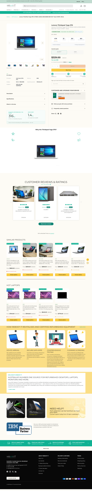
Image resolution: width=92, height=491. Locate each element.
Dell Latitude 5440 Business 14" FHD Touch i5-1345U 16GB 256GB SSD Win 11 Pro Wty (30, 308)
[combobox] (48, 6)
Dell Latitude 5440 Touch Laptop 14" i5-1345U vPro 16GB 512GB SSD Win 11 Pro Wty (13, 308)
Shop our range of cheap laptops (61, 12)
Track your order (62, 463)
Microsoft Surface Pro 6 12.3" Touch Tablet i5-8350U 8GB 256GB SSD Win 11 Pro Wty (29, 262)
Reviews (41, 473)
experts (52, 233)
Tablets (41, 9)
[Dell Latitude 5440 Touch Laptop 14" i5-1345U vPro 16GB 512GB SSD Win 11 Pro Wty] (14, 295)
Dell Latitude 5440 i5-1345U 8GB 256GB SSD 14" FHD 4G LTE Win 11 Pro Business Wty (46, 307)
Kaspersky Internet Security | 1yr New (69, 93)
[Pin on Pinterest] (61, 113)
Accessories (49, 9)
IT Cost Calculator (43, 468)
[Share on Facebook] (58, 113)
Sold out (72, 66)
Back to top (46, 448)
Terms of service (81, 465)
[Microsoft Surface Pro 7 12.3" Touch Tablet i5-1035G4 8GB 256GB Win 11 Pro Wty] (46, 250)
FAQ (83, 1)
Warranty (79, 468)
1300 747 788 (82, 9)
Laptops (9, 9)
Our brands (41, 460)
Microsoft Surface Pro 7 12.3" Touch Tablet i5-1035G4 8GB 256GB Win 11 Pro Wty (46, 262)
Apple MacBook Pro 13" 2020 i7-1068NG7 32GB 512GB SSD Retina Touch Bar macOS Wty (62, 308)
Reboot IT (11, 484)
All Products (15, 16)
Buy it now (68, 70)
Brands (78, 1)
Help (76, 9)
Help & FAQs (61, 465)
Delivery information (63, 458)
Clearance (61, 9)
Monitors (34, 9)
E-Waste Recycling (43, 463)
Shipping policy (81, 460)
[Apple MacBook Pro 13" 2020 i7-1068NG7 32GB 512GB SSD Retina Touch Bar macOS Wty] (62, 295)
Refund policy (80, 463)
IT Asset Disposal (69, 9)
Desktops (16, 9)
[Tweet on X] (56, 113)
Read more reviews (46, 223)
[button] (11, 202)
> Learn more (11, 389)
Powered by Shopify (17, 484)
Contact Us (41, 471)
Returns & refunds (62, 460)
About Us (41, 458)
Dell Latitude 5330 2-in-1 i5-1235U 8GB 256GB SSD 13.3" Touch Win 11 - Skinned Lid (78, 262)
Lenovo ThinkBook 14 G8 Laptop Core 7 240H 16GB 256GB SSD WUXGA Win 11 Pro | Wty (13, 263)
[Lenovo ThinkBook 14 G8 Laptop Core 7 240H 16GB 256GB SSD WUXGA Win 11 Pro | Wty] (14, 250)
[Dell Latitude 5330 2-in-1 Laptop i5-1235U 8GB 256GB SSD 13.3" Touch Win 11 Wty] (62, 250)
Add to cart (61, 98)
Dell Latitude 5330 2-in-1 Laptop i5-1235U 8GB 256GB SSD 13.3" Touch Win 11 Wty (62, 262)
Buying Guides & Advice (45, 465)
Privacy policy (80, 458)
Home (8, 16)
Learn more (82, 326)
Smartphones (25, 9)
